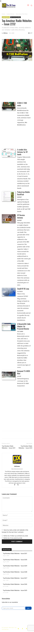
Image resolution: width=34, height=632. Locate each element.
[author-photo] (17, 464)
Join (28, 608)
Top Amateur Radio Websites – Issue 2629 (15, 566)
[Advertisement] (17, 81)
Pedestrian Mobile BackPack (23, 193)
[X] (18, 485)
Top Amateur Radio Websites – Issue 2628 (15, 572)
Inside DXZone (10, 14)
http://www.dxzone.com (17, 469)
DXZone (5, 33)
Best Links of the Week (21, 14)
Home (3, 14)
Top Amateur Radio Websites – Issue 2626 (15, 584)
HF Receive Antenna (21, 216)
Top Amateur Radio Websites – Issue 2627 (15, 578)
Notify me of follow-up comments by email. (16, 536)
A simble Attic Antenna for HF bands (22, 152)
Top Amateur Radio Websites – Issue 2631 (15, 553)
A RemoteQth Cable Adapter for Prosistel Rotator (24, 326)
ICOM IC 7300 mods (22, 104)
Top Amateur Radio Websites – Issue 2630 (15, 559)
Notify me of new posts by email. (13, 538)
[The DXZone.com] (11, 5)
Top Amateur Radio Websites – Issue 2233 (25, 447)
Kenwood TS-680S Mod (23, 372)
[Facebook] (15, 485)
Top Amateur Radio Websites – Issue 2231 (8, 447)
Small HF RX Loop (23, 288)
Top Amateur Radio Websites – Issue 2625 (15, 590)
